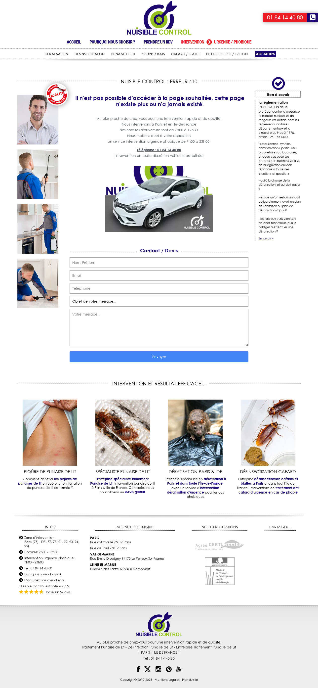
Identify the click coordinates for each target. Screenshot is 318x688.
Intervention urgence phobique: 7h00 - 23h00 (49, 560)
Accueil (74, 42)
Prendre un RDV (158, 42)
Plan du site (190, 680)
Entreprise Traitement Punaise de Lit (206, 647)
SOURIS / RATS (153, 53)
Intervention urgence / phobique (216, 42)
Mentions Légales (167, 680)
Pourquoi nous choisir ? (112, 42)
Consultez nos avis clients (44, 580)
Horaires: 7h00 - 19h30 (41, 552)
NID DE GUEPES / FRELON (227, 53)
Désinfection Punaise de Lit (150, 647)
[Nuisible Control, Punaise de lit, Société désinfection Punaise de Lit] (159, 18)
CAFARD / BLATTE (185, 53)
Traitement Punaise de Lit (103, 647)
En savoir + (266, 238)
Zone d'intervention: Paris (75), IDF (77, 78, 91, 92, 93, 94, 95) (51, 541)
